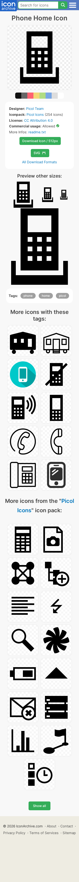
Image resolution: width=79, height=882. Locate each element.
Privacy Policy (14, 833)
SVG (37, 153)
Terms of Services (44, 833)
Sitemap (69, 833)
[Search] (62, 5)
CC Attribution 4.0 (38, 120)
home (46, 296)
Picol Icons (35, 115)
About (51, 826)
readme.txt (37, 132)
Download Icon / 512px (40, 141)
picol (62, 296)
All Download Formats (39, 162)
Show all (39, 806)
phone (28, 296)
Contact (66, 826)
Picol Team (35, 109)
